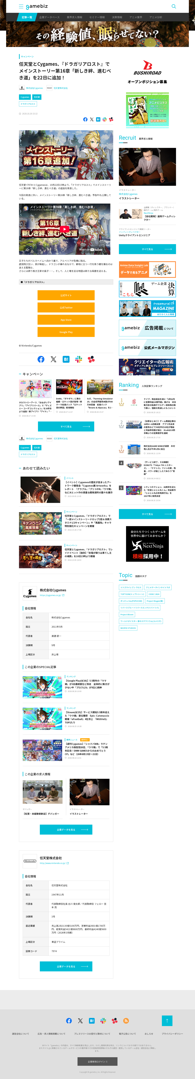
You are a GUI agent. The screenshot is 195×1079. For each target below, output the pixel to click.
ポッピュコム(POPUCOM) (131, 601)
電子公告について (127, 1033)
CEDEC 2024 (154, 594)
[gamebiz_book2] (147, 110)
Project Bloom (126, 614)
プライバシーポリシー (172, 1033)
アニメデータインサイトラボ (158, 587)
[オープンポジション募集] (147, 72)
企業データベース (49, 17)
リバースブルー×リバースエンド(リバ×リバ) (139, 607)
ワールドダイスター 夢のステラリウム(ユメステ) (140, 621)
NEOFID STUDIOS (128, 628)
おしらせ (149, 1033)
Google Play (66, 332)
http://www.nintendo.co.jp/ (53, 863)
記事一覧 (27, 17)
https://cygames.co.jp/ (50, 595)
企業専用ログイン (96, 1061)
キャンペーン (27, 56)
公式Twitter (66, 307)
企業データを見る (66, 829)
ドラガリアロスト (28, 103)
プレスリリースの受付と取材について (92, 1033)
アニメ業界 (135, 17)
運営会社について (20, 1033)
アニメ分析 (155, 17)
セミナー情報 (97, 17)
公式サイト (66, 295)
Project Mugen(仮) (155, 601)
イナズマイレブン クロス (130, 587)
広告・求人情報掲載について (52, 1033)
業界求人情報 (74, 17)
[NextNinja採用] (147, 544)
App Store (66, 319)
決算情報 (117, 17)
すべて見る (66, 426)
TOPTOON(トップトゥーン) (132, 594)
